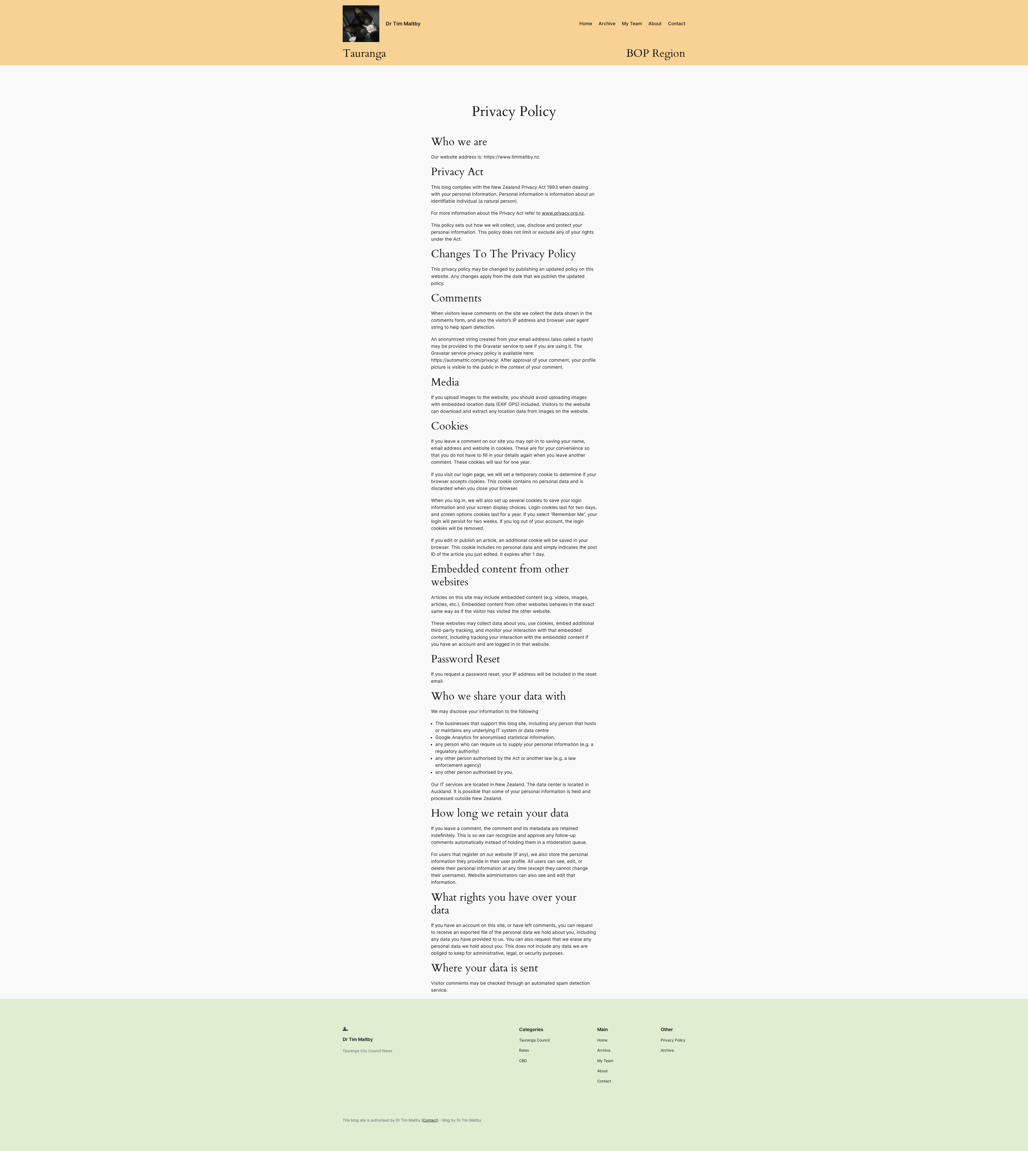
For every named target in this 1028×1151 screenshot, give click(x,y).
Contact (430, 1120)
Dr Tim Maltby (403, 23)
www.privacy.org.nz (563, 213)
